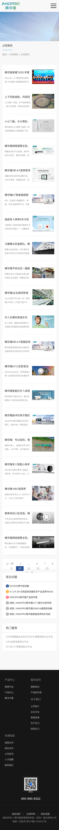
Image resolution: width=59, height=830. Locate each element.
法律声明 (30, 814)
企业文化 (35, 712)
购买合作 (9, 748)
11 (29, 568)
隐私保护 (16, 814)
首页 (4, 54)
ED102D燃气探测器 (19, 586)
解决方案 (9, 698)
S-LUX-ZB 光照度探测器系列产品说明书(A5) (31, 591)
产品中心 (9, 692)
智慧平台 (9, 687)
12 (38, 568)
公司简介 (35, 706)
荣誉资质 (35, 717)
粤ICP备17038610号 (36, 821)
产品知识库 (36, 692)
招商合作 (9, 742)
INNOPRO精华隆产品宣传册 (23, 597)
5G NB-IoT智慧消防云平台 (19, 646)
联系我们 (9, 765)
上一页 (10, 563)
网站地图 (45, 814)
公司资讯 (7, 45)
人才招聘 (9, 759)
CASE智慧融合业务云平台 (18, 636)
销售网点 (35, 687)
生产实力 (35, 723)
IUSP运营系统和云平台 (17, 641)
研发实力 (35, 728)
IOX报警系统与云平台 (42, 636)
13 (47, 568)
